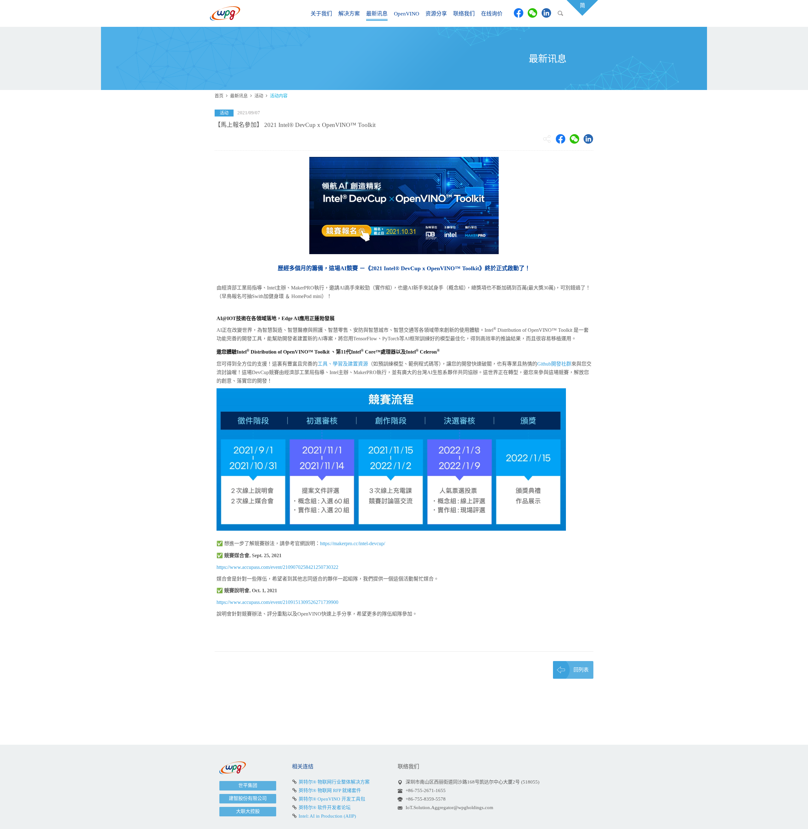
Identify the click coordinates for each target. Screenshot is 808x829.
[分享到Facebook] (519, 13)
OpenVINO (406, 14)
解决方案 (349, 14)
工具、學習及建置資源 (343, 364)
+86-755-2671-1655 (426, 790)
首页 (219, 95)
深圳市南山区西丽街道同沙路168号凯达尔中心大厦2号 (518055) (472, 781)
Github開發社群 (554, 364)
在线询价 (491, 14)
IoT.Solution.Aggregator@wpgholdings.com (449, 807)
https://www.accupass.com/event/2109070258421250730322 (277, 567)
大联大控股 (248, 811)
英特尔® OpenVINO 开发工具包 (332, 799)
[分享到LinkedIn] (546, 13)
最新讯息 (377, 14)
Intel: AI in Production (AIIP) (327, 816)
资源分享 (436, 14)
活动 (258, 95)
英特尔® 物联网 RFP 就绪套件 (330, 790)
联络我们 (464, 14)
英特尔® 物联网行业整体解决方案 (334, 781)
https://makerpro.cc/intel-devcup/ (352, 543)
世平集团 (247, 785)
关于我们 (321, 14)
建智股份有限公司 (248, 798)
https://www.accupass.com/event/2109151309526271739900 (277, 602)
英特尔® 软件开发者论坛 (325, 807)
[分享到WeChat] (532, 13)
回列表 (581, 669)
